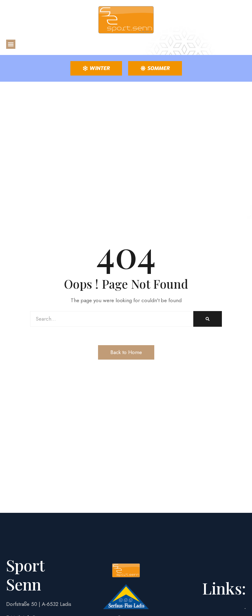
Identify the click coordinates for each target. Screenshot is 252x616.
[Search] (207, 319)
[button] (10, 44)
